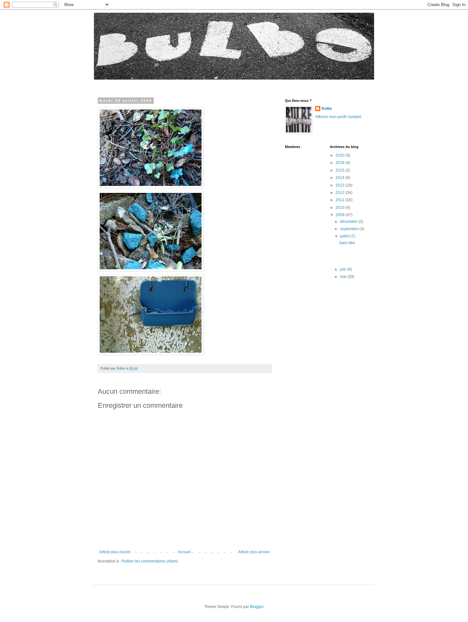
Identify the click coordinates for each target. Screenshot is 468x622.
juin (343, 269)
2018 (340, 162)
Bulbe (327, 108)
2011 (340, 200)
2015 (340, 170)
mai (343, 276)
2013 (340, 185)
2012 (340, 192)
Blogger (256, 606)
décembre (349, 221)
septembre (349, 229)
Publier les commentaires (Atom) (150, 561)
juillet (345, 236)
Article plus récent (114, 552)
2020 (340, 155)
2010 (340, 207)
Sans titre (347, 243)
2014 (340, 177)
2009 (340, 215)
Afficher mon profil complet (338, 117)
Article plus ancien (254, 552)
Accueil (184, 552)
